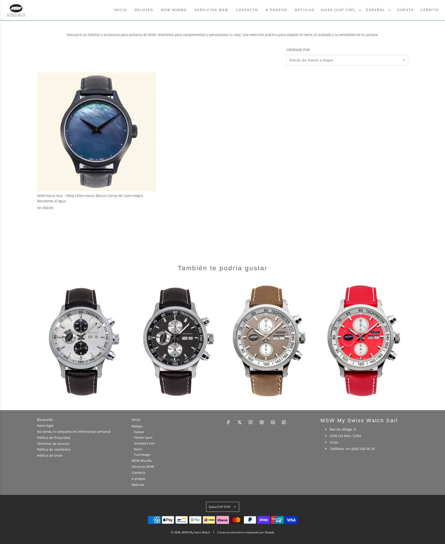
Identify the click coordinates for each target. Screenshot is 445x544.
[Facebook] (228, 422)
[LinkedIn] (273, 422)
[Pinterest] (262, 422)
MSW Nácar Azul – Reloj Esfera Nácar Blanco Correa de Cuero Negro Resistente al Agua (90, 198)
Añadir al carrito (57, 217)
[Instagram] (250, 422)
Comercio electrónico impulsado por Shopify (245, 532)
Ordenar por (298, 49)
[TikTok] (284, 422)
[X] (239, 422)
